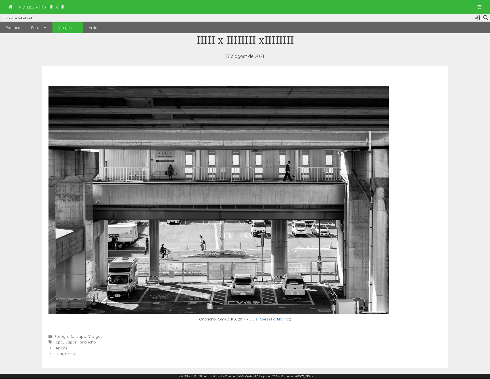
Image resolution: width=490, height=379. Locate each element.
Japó (81, 336)
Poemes (13, 27)
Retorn (60, 347)
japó (58, 342)
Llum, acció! (65, 353)
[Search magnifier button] (486, 18)
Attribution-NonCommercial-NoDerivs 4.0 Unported (237, 376)
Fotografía (64, 336)
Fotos (36, 27)
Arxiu (93, 27)
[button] (46, 27)
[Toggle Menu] (479, 7)
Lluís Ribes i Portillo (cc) (270, 319)
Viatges (64, 27)
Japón (71, 342)
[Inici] (10, 7)
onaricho (87, 342)
